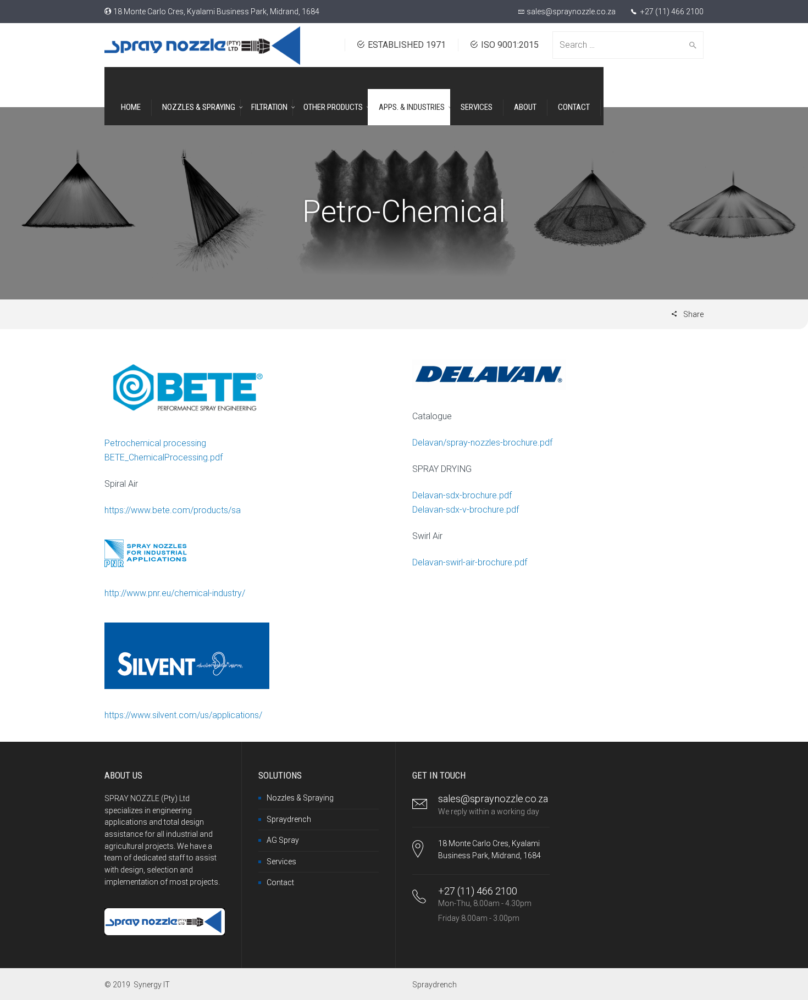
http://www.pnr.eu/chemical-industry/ (174, 593)
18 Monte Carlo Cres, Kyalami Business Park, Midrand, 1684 (216, 11)
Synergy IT (152, 984)
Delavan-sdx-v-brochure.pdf (465, 509)
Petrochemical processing (155, 443)
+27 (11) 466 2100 (671, 11)
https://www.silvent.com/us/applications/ (183, 715)
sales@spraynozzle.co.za (571, 11)
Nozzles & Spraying (300, 797)
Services (281, 861)
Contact (280, 882)
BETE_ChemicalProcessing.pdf (163, 457)
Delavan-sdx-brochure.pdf (462, 495)
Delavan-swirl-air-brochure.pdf (469, 562)
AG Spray (283, 840)
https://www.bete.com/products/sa (172, 510)
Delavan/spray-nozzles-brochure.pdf (482, 442)
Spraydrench (289, 819)
